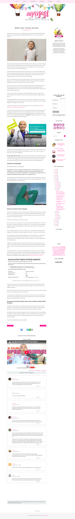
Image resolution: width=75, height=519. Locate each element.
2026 (56, 169)
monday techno (55, 247)
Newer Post (10, 325)
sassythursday (62, 247)
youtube (64, 255)
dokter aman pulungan (36, 370)
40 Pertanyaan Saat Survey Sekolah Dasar (61, 150)
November (58, 183)
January (57, 218)
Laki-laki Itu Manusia (59, 191)
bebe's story (59, 246)
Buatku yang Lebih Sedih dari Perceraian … (60, 160)
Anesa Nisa (14, 429)
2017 (56, 219)
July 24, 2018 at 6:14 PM (15, 430)
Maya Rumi (14, 378)
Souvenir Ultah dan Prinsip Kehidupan (60, 202)
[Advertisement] (59, 73)
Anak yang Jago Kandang (60, 203)
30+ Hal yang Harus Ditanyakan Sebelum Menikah (61, 144)
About (24, 1)
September (58, 186)
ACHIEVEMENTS (33, 1)
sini (58, 50)
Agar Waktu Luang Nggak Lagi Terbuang (60, 209)
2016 (56, 221)
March (57, 215)
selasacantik (54, 249)
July (57, 189)
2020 (56, 178)
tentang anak (62, 249)
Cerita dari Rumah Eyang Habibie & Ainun (60, 197)
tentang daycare (62, 251)
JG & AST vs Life (54, 246)
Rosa (13, 392)
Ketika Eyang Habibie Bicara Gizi (59, 199)
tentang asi (55, 250)
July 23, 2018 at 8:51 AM (15, 379)
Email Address (56, 100)
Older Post (43, 325)
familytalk (63, 246)
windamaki (14, 403)
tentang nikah (56, 254)
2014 (56, 224)
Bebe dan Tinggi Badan (60, 195)
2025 (56, 170)
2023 (56, 173)
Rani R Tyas (14, 416)
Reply (38, 386)
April (57, 214)
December (58, 182)
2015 (56, 222)
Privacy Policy (37, 511)
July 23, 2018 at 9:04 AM (15, 393)
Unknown (13, 463)
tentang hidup (61, 252)
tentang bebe (43, 370)
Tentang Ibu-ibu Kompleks (59, 148)
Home (16, 1)
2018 (56, 181)
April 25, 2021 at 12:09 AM (16, 476)
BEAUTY (58, 1)
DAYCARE (50, 1)
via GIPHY (9, 205)
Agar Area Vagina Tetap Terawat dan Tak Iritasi (60, 193)
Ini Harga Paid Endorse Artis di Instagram (61, 155)
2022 (56, 175)
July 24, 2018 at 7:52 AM (15, 418)
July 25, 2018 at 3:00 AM (15, 451)
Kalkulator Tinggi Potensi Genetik (36, 255)
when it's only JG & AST (57, 255)
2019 (56, 179)
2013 (56, 225)
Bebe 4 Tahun (58, 205)
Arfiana (13, 475)
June (57, 211)
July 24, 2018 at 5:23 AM (15, 404)
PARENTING (41, 1)
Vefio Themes (45, 515)
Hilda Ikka (13, 450)
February (58, 217)
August (57, 188)
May (57, 212)
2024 (56, 172)
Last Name (55, 107)
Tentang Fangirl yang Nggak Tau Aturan (59, 207)
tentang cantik (56, 251)
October (57, 185)
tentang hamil (55, 252)
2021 (56, 176)
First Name (55, 103)
